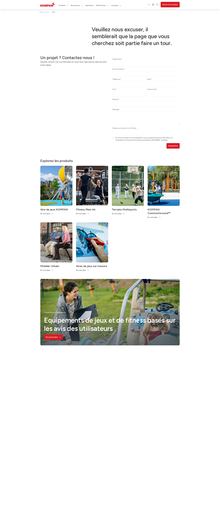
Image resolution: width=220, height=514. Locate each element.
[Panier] (157, 5)
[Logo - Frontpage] (47, 5)
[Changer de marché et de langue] (153, 5)
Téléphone (116, 79)
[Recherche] (149, 5)
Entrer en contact (170, 4)
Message (116, 109)
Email (149, 79)
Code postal (152, 89)
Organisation (117, 59)
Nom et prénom (118, 69)
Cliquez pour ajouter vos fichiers (124, 128)
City (114, 89)
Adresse (115, 99)
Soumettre (173, 146)
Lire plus (164, 140)
